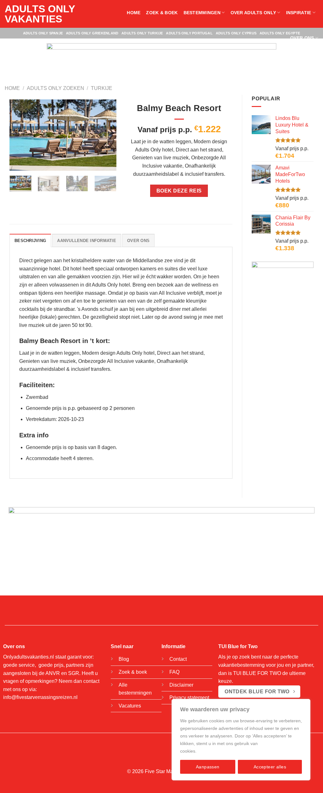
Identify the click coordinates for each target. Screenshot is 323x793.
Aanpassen (208, 766)
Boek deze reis (179, 190)
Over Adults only (253, 12)
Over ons (302, 37)
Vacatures (130, 705)
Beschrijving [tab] (30, 240)
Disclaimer (181, 685)
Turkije (101, 88)
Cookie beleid (211, 751)
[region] (241, 739)
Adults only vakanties (40, 14)
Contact (178, 659)
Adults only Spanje (43, 33)
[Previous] (19, 135)
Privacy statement (189, 697)
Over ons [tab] (138, 240)
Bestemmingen (202, 12)
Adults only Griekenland (92, 33)
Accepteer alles (270, 766)
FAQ (174, 672)
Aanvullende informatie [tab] (86, 240)
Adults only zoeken (55, 88)
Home (133, 12)
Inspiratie (298, 12)
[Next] (106, 135)
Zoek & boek (162, 12)
